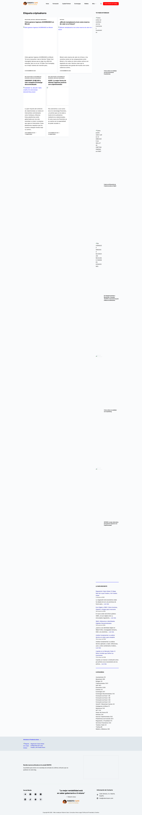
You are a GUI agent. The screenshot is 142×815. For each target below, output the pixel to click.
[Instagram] (35, 794)
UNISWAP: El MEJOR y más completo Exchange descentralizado (33, 82)
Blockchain (99, 679)
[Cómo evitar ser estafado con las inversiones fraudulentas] (99, 72)
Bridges (98, 681)
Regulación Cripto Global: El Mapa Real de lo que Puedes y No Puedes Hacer (106, 593)
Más (93, 3)
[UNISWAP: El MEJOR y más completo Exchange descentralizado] (34, 96)
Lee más (106, 604)
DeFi (26, 76)
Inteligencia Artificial (102, 706)
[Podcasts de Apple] (41, 799)
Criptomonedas (100, 683)
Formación (56, 3)
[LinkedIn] (25, 799)
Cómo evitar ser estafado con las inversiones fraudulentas (110, 72)
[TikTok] (30, 799)
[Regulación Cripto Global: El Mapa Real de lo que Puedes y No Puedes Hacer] (26, 746)
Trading (98, 727)
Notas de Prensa (101, 712)
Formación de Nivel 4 (102, 702)
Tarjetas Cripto (100, 725)
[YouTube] (30, 794)
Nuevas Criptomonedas (103, 716)
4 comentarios (52, 134)
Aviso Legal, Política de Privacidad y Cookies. (87, 812)
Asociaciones (100, 677)
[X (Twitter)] (41, 794)
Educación (27, 19)
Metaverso (99, 708)
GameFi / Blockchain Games (104, 704)
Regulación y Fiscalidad (103, 720)
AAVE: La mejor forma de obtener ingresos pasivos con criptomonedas (57, 82)
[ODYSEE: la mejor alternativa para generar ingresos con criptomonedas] (99, 523)
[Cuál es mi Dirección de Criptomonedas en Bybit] (99, 185)
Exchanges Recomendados (104, 693)
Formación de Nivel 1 (102, 696)
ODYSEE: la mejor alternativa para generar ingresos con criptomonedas (111, 523)
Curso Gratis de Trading (111, 3)
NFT (97, 710)
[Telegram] (25, 794)
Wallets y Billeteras (101, 729)
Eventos (98, 689)
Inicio (47, 3)
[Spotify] (35, 799)
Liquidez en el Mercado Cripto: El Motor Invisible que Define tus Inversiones (105, 653)
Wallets (86, 3)
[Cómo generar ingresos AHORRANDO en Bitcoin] (40, 40)
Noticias (33, 19)
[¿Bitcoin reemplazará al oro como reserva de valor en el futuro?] (75, 40)
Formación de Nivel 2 (102, 698)
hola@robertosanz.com (106, 798)
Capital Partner (66, 3)
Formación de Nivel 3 (102, 700)
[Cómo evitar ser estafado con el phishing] (99, 410)
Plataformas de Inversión (103, 718)
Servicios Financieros (41, 19)
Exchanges (77, 3)
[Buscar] (101, 3)
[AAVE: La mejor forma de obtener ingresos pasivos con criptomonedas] (58, 96)
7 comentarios (28, 134)
